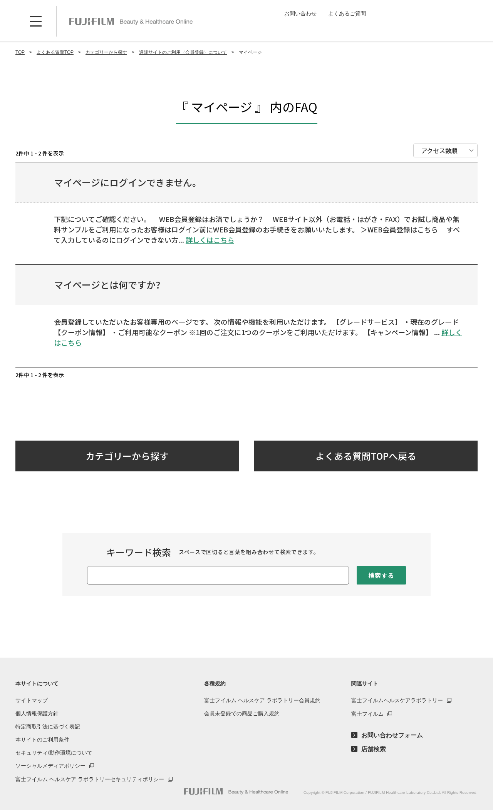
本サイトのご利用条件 (42, 740)
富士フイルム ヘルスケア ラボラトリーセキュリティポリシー (89, 779)
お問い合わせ (300, 13)
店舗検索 (373, 749)
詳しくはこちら (210, 240)
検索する (381, 575)
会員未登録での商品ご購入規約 (242, 713)
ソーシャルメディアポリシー (50, 766)
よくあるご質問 (347, 13)
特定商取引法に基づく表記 (47, 726)
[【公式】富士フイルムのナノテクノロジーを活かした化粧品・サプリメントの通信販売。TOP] (236, 791)
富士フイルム (367, 714)
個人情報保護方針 (37, 713)
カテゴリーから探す (127, 456)
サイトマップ (31, 700)
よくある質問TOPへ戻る (365, 456)
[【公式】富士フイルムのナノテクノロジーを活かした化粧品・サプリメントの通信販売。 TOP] (131, 21)
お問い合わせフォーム (392, 735)
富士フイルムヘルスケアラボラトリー (397, 700)
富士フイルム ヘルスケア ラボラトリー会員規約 (262, 700)
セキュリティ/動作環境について (53, 753)
